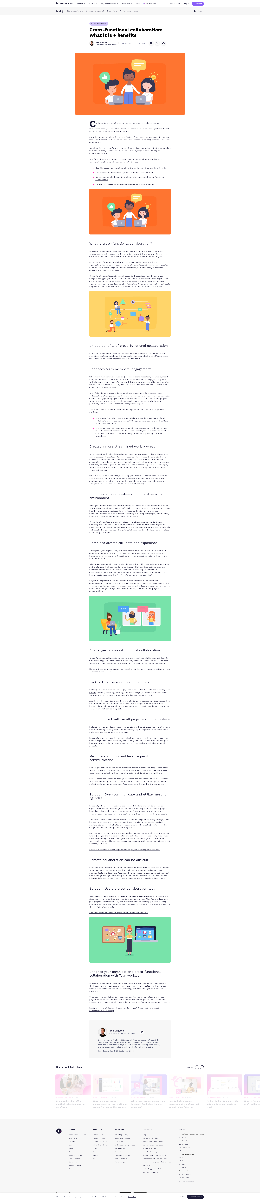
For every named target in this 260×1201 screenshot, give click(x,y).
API (94, 1158)
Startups (72, 1169)
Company (72, 1129)
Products (97, 1129)
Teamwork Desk (99, 1135)
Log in (186, 4)
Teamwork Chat (99, 1138)
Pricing (137, 4)
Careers (72, 1141)
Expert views (112, 11)
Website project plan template (154, 1158)
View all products (100, 1145)
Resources (126, 4)
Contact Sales (174, 4)
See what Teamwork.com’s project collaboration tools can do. (118, 913)
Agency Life (146, 1165)
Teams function (149, 583)
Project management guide (152, 1145)
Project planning (121, 1158)
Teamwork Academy (150, 1172)
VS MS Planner (184, 1177)
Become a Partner (76, 1155)
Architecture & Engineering (125, 1145)
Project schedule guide (151, 1152)
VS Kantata (183, 1144)
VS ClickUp (183, 1164)
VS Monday (183, 1161)
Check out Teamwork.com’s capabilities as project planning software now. (124, 849)
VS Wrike (182, 1167)
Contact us (73, 1162)
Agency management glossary (153, 1141)
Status (95, 1155)
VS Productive (184, 1147)
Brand (71, 1152)
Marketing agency (121, 1135)
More (136, 11)
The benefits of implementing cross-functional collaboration (124, 172)
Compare (182, 1129)
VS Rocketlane (184, 1141)
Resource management (95, 11)
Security (72, 1145)
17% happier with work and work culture (148, 421)
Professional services (123, 1155)
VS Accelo (183, 1151)
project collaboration (111, 159)
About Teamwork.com (77, 1135)
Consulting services (122, 1138)
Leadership (73, 1138)
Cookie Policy (132, 1197)
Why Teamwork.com (108, 4)
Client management (75, 11)
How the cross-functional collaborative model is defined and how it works (130, 168)
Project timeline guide (150, 1148)
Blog (144, 1135)
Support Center (75, 1165)
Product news (125, 11)
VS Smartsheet (185, 1174)
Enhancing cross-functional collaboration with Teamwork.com (125, 184)
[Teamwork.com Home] (64, 3)
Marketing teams (121, 1148)
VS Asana (182, 1157)
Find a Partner (74, 1158)
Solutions (91, 4)
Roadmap (97, 1152)
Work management (122, 1162)
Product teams (120, 1152)
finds (124, 431)
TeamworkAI (151, 4)
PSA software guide (150, 1138)
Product (80, 4)
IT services (119, 1141)
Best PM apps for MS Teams (153, 1169)
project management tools (132, 997)
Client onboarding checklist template (157, 1162)
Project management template (154, 1155)
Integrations (97, 1148)
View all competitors (187, 1181)
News (71, 1148)
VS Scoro (182, 1137)
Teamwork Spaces (100, 1141)
